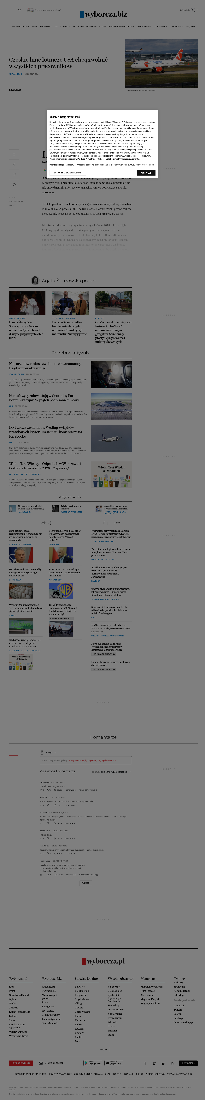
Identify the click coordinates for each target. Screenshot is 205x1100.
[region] (102, 144)
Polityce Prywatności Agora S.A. (125, 159)
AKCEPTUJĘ (146, 173)
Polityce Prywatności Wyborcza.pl (93, 159)
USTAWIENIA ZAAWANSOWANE (67, 173)
